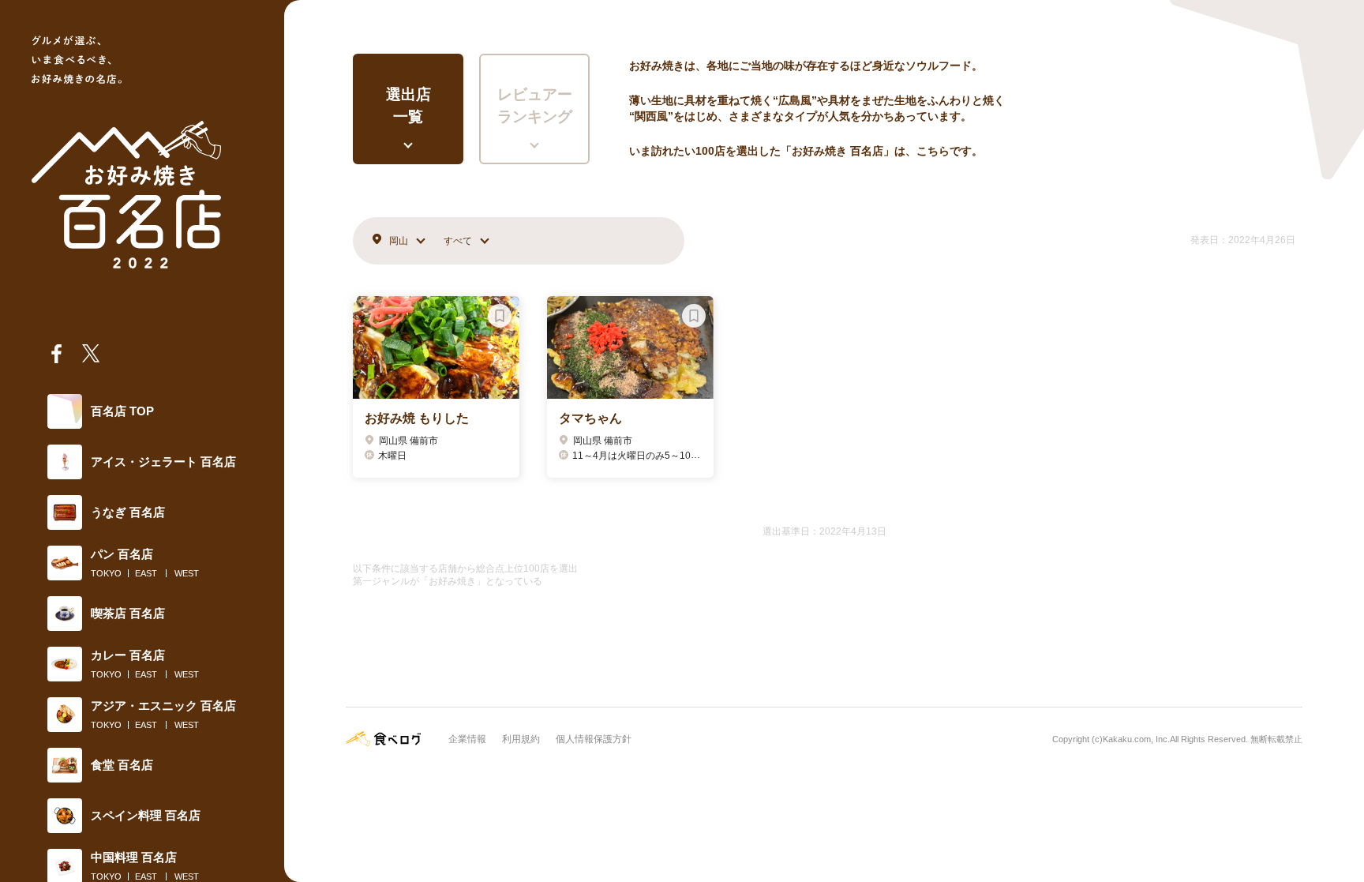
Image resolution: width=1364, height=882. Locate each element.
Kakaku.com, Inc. (1136, 739)
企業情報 (467, 739)
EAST (146, 573)
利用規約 (521, 739)
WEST (186, 573)
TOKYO (106, 573)
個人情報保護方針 (593, 739)
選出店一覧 (408, 106)
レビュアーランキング (534, 106)
